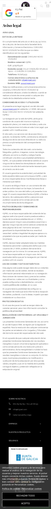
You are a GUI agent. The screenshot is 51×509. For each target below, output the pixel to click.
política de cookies (18, 285)
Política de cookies (11, 488)
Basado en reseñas (23, 17)
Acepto (25, 503)
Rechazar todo (25, 495)
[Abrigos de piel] (25, 6)
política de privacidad (12, 311)
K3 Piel (18, 9)
